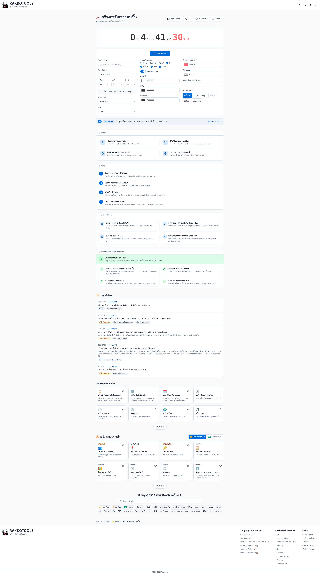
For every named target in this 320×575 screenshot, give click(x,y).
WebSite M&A (282, 538)
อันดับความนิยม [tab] (199, 437)
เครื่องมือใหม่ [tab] (217, 437)
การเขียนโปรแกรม (179, 507)
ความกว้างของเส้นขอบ (191, 80)
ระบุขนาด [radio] (197, 101)
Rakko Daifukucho (310, 538)
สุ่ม (100, 511)
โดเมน (106, 511)
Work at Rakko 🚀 (248, 549)
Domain (280, 552)
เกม (210, 511)
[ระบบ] (310, 5)
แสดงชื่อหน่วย (152, 71)
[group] (202, 98)
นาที (113, 80)
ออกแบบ (210, 507)
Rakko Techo (308, 534)
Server (279, 549)
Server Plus (307, 542)
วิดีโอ (113, 511)
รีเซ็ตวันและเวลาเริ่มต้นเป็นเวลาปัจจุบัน (117, 91)
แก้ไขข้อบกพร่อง (104, 322)
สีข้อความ (144, 95)
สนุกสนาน (217, 511)
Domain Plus (308, 545)
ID (278, 534)
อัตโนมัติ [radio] (187, 95)
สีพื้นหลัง (143, 76)
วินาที (127, 80)
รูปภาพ (218, 507)
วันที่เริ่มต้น (102, 70)
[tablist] (206, 436)
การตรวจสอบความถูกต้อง (179, 511)
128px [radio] (212, 95)
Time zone (102, 97)
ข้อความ (140, 507)
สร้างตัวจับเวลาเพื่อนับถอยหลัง (123, 322)
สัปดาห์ (161, 63)
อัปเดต (101, 309)
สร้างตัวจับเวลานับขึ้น (114, 309)
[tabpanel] (160, 464)
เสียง (136, 511)
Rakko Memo (308, 549)
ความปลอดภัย (165, 507)
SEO (155, 507)
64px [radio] (204, 95)
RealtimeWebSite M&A (286, 542)
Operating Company (249, 545)
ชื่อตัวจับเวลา (103, 60)
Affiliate (280, 560)
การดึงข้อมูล (164, 511)
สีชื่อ (142, 86)
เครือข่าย (149, 507)
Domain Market (283, 556)
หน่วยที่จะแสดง (146, 60)
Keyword (280, 545)
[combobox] (104, 84)
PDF (119, 511)
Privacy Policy (246, 538)
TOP (97, 521)
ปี (143, 63)
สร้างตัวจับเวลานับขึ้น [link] (131, 521)
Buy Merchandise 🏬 (249, 552)
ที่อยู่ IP (142, 511)
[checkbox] (141, 63)
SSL (204, 511)
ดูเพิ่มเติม (160, 426)
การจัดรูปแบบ (195, 511)
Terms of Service (248, 534)
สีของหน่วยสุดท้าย (190, 60)
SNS (155, 511)
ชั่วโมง (100, 80)
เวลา (203, 507)
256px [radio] (186, 101)
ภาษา (100, 107)
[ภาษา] (306, 5)
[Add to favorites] (123, 391)
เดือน (152, 63)
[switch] (143, 71)
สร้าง (149, 511)
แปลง (196, 507)
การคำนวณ (128, 511)
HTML (190, 507)
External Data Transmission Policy (255, 542)
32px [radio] (197, 95)
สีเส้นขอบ (186, 70)
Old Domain (282, 563)
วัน (170, 63)
